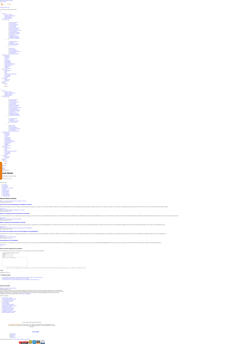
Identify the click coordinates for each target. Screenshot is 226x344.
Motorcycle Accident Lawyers (9, 299)
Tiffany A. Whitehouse (10, 15)
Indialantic (7, 66)
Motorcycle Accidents (14, 33)
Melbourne (7, 56)
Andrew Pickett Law (5, 7)
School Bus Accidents (14, 38)
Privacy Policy (16, 339)
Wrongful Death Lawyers (8, 307)
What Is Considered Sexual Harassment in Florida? (14, 213)
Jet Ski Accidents (13, 50)
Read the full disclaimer (25, 293)
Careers (6, 77)
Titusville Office (12, 288)
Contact (4, 81)
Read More (2, 208)
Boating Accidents (13, 36)
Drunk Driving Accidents (15, 30)
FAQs (6, 71)
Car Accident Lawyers (7, 297)
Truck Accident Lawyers (8, 300)
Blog (6, 72)
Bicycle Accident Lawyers (8, 312)
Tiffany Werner (8, 17)
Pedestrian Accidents (14, 37)
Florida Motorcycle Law (7, 188)
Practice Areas (5, 19)
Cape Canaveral (8, 65)
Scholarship (7, 76)
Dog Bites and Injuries (7, 310)
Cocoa (6, 59)
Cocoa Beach (8, 60)
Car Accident (5, 185)
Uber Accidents (6, 303)
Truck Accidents (13, 31)
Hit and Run (12, 34)
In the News (7, 75)
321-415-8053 (3, 1)
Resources (4, 69)
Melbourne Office (4, 288)
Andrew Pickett (8, 14)
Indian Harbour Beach (10, 64)
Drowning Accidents (14, 53)
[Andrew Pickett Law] (6, 0)
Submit (1, 270)
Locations (4, 78)
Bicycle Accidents (13, 22)
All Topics (4, 184)
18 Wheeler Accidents (14, 32)
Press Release (5, 191)
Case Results (8, 70)
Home (3, 167)
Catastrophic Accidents (14, 51)
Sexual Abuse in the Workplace (9, 240)
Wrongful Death (13, 45)
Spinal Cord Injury (13, 29)
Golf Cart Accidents (13, 24)
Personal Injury (6, 190)
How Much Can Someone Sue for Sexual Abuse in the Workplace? (19, 231)
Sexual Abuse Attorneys (8, 309)
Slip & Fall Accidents (14, 43)
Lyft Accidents (12, 25)
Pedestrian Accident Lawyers (9, 311)
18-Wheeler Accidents (7, 301)
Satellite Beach (8, 62)
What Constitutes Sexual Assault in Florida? (12, 222)
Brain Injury (12, 48)
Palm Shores (8, 68)
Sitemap (28, 339)
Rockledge (7, 61)
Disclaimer (22, 339)
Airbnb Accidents (13, 41)
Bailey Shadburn (9, 18)
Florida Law (5, 186)
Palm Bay (7, 57)
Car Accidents (12, 23)
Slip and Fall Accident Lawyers (9, 305)
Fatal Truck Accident (14, 28)
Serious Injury (5, 192)
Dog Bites (11, 42)
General (4, 189)
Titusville (7, 58)
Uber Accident (12, 27)
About (3, 13)
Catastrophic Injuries (7, 306)
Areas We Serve (6, 55)
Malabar (7, 67)
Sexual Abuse (12, 52)
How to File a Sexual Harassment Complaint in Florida (15, 204)
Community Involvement (11, 74)
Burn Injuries (12, 49)
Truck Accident (6, 194)
